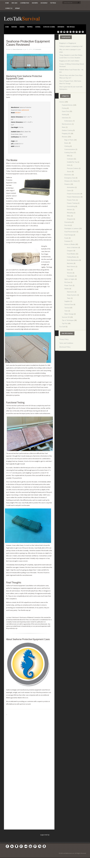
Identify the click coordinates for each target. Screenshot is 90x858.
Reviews (22, 27)
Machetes (70, 263)
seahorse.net (25, 110)
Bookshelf (44, 3)
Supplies (67, 301)
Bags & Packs (69, 140)
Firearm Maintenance (73, 197)
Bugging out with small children (69, 61)
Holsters (69, 209)
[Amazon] (83, 32)
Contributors (24, 3)
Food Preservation (70, 232)
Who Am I (14, 3)
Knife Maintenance (73, 260)
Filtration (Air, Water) (70, 181)
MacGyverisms (67, 124)
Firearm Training (72, 203)
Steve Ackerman (17, 49)
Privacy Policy (64, 339)
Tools (66, 311)
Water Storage (69, 314)
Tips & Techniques (68, 320)
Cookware (70, 159)
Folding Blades (71, 257)
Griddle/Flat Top (72, 162)
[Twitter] (61, 32)
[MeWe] (70, 32)
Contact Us (8, 8)
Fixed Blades (71, 254)
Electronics (68, 175)
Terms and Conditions (66, 343)
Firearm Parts (71, 200)
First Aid (67, 225)
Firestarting (68, 222)
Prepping (30, 27)
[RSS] (80, 32)
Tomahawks (71, 276)
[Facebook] (58, 32)
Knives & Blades (69, 244)
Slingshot (70, 219)
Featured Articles (67, 105)
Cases (69, 190)
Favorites (35, 3)
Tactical (66, 307)
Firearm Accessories (73, 194)
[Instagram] (73, 32)
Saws (68, 269)
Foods (66, 238)
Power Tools (68, 285)
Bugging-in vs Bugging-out (67, 43)
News (63, 127)
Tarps (68, 298)
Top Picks (53, 3)
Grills (68, 165)
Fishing (64, 108)
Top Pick (65, 323)
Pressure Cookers (72, 168)
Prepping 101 (66, 133)
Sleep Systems (72, 295)
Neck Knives (71, 266)
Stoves (69, 171)
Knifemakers (68, 121)
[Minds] (64, 32)
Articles (61, 102)
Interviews (61, 27)
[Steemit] (67, 32)
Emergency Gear (69, 178)
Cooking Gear (68, 152)
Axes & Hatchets (72, 247)
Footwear (67, 241)
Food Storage (68, 235)
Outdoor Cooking (49, 27)
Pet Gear (67, 282)
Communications (69, 149)
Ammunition (71, 187)
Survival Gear (68, 304)
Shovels (69, 273)
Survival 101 (66, 317)
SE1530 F (18, 112)
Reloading (70, 213)
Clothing (67, 146)
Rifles (69, 216)
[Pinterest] (77, 32)
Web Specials (71, 27)
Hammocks (70, 292)
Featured (14, 27)
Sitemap (17, 8)
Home (7, 3)
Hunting (64, 114)
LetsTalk (13, 18)
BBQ (68, 156)
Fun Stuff (62, 326)
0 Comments (37, 49)
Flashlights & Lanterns (71, 228)
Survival (31, 18)
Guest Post (65, 111)
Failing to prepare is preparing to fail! (71, 46)
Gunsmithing (71, 206)
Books (66, 143)
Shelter (66, 288)
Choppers (70, 251)
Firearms (67, 184)
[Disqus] (29, 743)
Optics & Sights (69, 279)
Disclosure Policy (64, 347)
